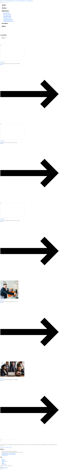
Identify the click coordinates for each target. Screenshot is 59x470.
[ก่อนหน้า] (0, 469)
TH (7, 467)
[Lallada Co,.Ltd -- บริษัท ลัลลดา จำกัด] (5, 0)
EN (3, 467)
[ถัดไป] (1, 469)
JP (5, 467)
